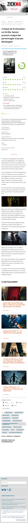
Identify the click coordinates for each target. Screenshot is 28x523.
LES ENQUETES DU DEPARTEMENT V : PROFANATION (10, 424)
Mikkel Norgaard (7, 427)
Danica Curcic (6, 415)
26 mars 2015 (5, 46)
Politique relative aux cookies (17, 517)
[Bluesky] (2, 490)
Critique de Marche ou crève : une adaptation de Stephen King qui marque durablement (14, 361)
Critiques (10, 21)
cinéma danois (8, 412)
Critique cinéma (19, 412)
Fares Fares (15, 418)
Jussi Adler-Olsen (17, 420)
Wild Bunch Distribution (15, 432)
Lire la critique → (6, 310)
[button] (26, 14)
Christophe (3, 503)
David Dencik (15, 415)
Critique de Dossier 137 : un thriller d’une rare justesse (12, 332)
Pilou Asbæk (6, 429)
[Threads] (10, 490)
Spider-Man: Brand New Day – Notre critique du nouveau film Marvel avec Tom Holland (14, 305)
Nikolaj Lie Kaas (17, 427)
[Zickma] (14, 11)
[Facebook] (5, 490)
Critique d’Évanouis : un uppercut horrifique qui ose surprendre (13, 389)
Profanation (20, 429)
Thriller (5, 432)
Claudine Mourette (14, 46)
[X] (7, 490)
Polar (12, 429)
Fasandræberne (6, 420)
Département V (6, 418)
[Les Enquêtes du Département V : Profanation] (9, 65)
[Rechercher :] (14, 17)
